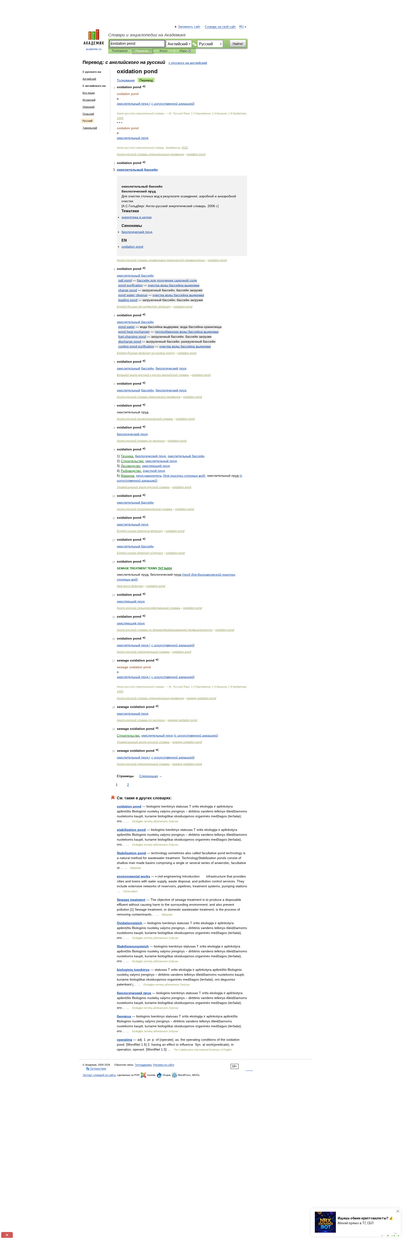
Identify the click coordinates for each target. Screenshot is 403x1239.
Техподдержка (143, 1064)
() (184, 475)
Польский (88, 113)
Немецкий (88, 106)
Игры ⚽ (185, 50)
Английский (89, 78)
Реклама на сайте (163, 1064)
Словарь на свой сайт (220, 26)
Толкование (126, 80)
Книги (163, 50)
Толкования (119, 50)
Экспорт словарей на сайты (99, 1075)
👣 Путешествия (96, 1068)
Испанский (89, 99)
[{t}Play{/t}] (144, 86)
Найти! (238, 43)
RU (241, 26)
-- (161, 260)
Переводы (142, 50)
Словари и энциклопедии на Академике (147, 35)
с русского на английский (188, 63)
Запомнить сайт (189, 26)
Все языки (89, 92)
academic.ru (93, 49)
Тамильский (90, 127)
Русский (87, 120)
